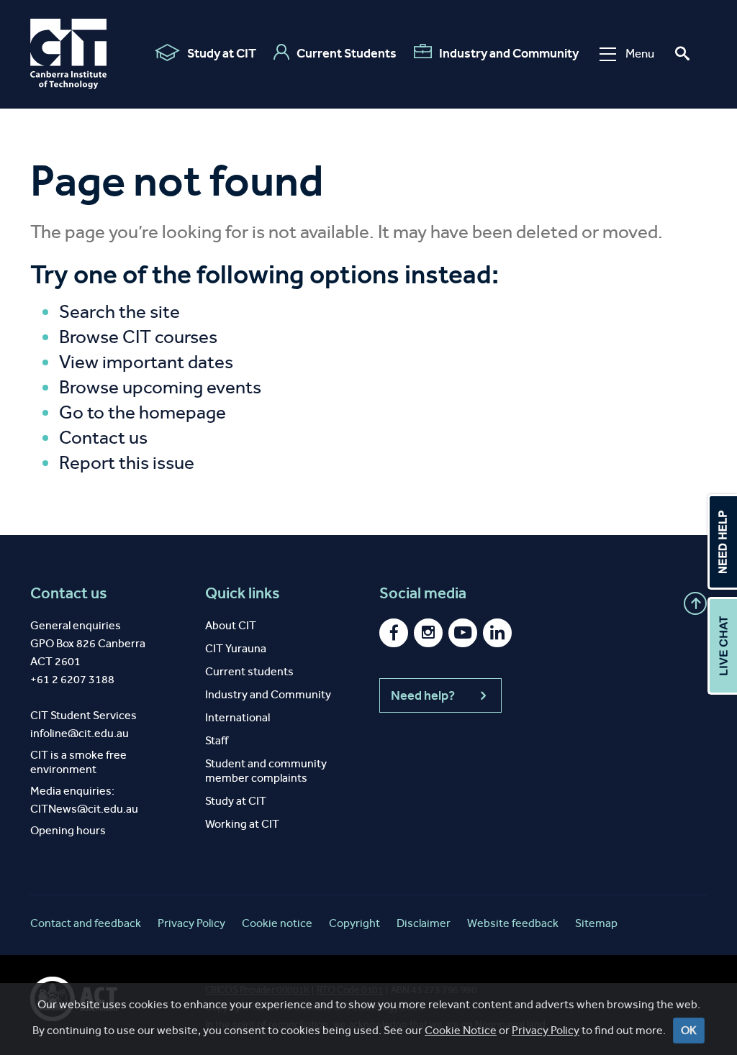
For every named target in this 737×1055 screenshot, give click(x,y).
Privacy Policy (545, 1030)
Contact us (103, 437)
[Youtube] (462, 632)
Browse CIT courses (138, 337)
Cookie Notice (461, 1030)
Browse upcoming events (160, 387)
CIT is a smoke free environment (78, 762)
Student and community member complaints (266, 771)
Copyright (354, 923)
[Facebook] (393, 632)
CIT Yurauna (235, 648)
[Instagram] (428, 632)
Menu (639, 53)
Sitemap (596, 923)
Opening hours (68, 830)
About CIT (230, 625)
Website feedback (513, 923)
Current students (249, 671)
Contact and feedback (85, 923)
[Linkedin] (497, 632)
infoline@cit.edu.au (79, 733)
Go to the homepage (142, 412)
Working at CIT (242, 824)
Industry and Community (509, 53)
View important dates (146, 362)
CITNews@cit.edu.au (84, 809)
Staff (216, 740)
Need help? (423, 695)
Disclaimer (424, 923)
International (237, 717)
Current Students (347, 53)
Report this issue (126, 463)
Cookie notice (277, 923)
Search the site (119, 312)
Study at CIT (221, 53)
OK (689, 1030)
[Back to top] (695, 603)
